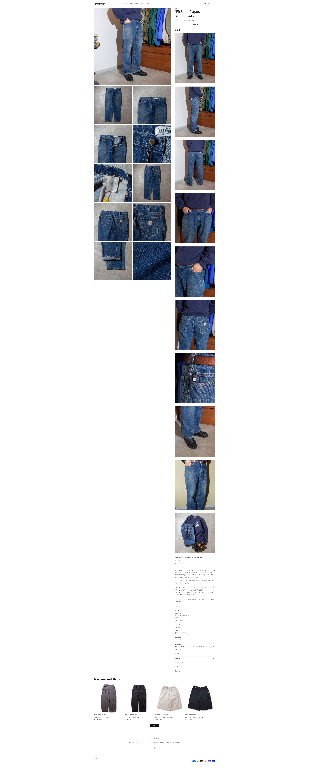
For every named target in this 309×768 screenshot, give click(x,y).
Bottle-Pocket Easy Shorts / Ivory (164, 717)
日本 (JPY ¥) (98, 762)
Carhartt (177, 563)
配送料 (176, 20)
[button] (205, 4)
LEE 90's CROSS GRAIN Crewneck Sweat (191, 557)
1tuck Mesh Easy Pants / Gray (101, 717)
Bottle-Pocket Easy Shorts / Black (194, 717)
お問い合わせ (132, 742)
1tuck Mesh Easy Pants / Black (132, 717)
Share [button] (177, 653)
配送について (176, 742)
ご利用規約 (169, 742)
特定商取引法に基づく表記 (157, 742)
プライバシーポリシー (143, 742)
